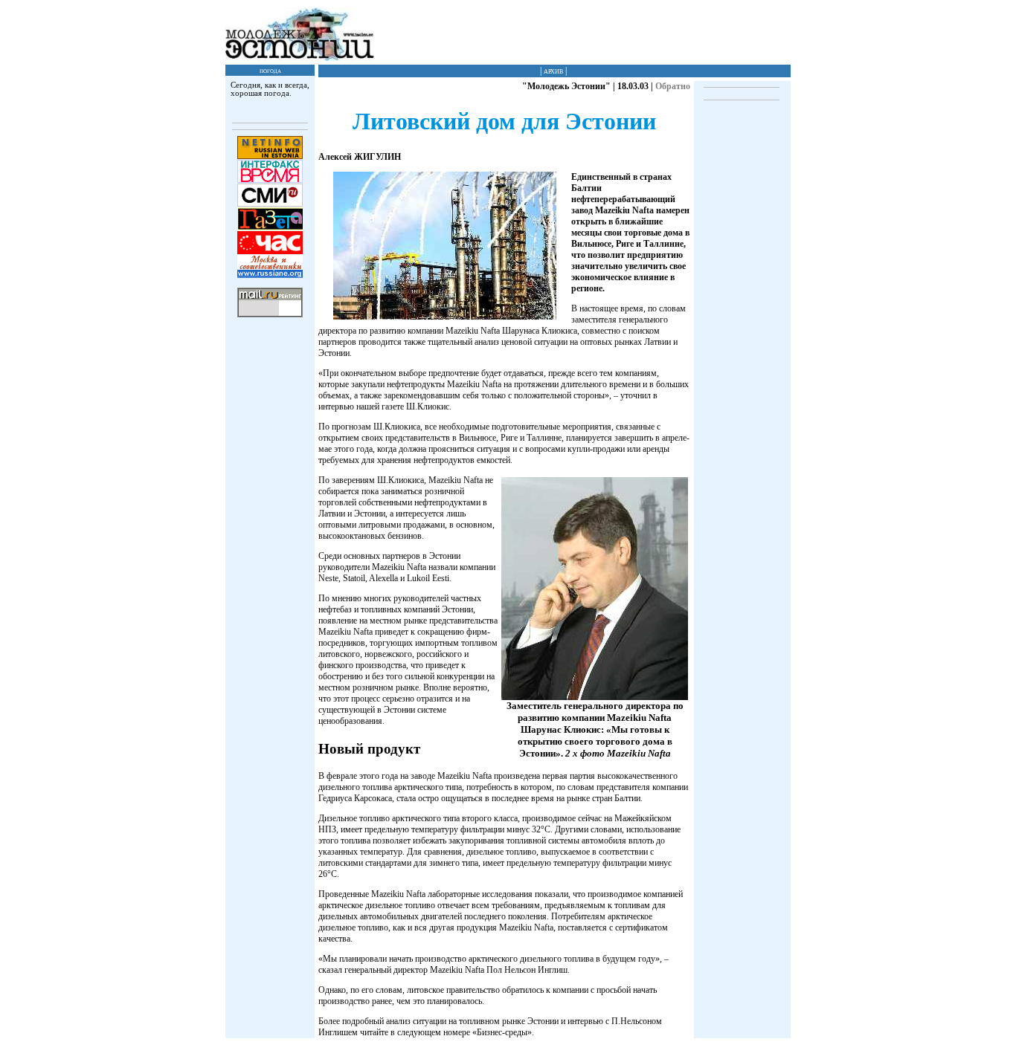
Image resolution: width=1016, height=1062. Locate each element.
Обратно (672, 86)
